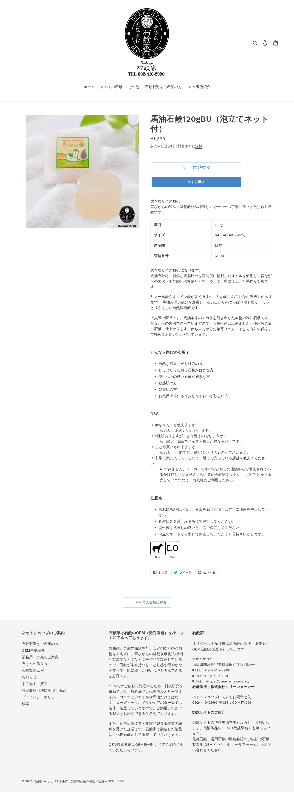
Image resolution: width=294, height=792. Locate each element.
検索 (25, 704)
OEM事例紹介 (33, 650)
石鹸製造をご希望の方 (40, 644)
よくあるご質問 (35, 684)
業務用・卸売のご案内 (40, 657)
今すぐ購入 (196, 182)
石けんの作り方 (35, 664)
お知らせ (29, 677)
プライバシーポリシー (40, 697)
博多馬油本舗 (225, 722)
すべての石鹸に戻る (150, 602)
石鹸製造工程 (33, 670)
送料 (198, 146)
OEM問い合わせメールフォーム (230, 744)
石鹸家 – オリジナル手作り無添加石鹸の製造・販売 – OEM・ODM (79, 781)
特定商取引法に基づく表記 (44, 690)
